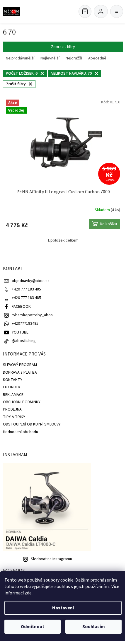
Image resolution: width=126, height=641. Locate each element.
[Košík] (85, 11)
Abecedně (97, 58)
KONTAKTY (12, 380)
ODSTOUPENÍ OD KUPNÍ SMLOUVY (32, 424)
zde (28, 593)
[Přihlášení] (101, 11)
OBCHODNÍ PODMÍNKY (21, 402)
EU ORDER (11, 387)
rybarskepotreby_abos (32, 315)
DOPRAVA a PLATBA (20, 372)
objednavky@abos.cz (31, 281)
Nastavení (63, 608)
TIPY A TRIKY (14, 417)
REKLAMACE (13, 395)
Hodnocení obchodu (20, 432)
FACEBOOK (21, 307)
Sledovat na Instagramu (51, 559)
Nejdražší (74, 58)
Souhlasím (93, 626)
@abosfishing (24, 341)
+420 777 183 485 (26, 289)
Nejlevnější (49, 58)
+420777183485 (25, 324)
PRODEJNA (12, 409)
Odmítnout (32, 626)
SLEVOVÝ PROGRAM (20, 365)
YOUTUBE (20, 332)
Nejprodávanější (20, 58)
